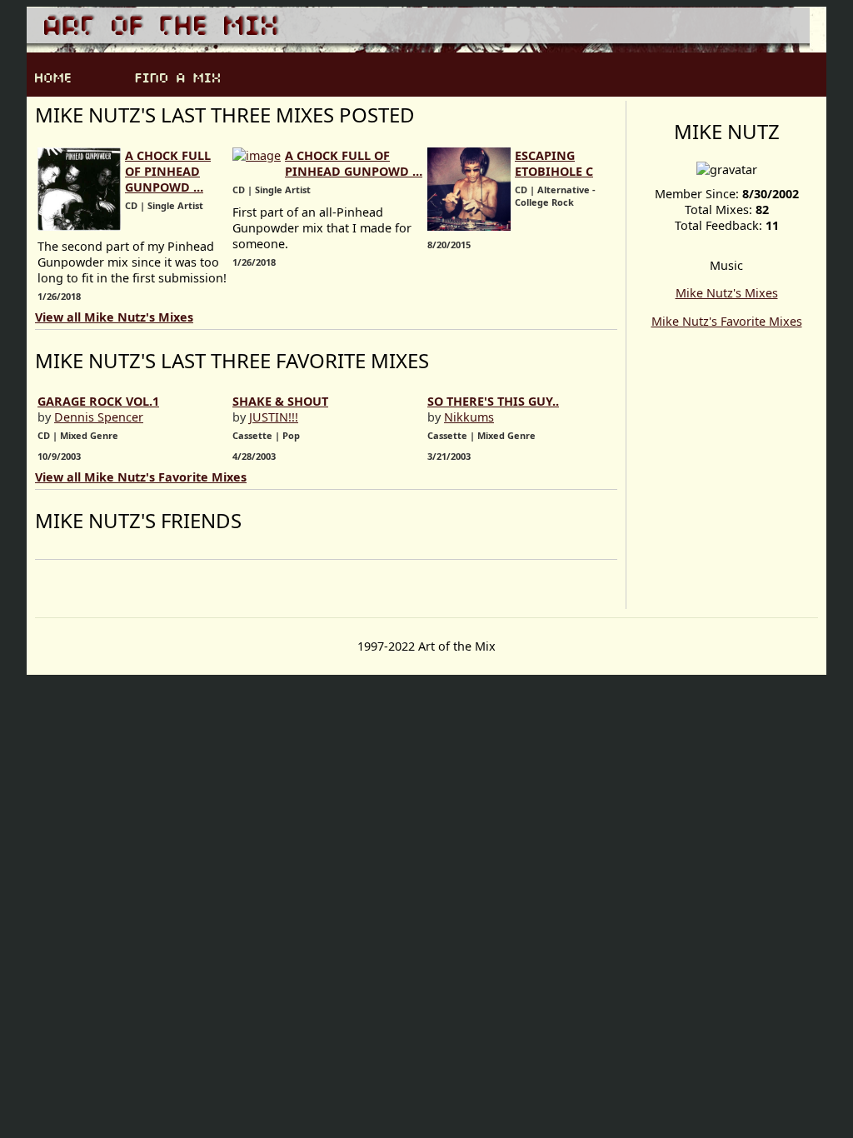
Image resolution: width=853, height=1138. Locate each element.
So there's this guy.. (493, 401)
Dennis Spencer (98, 417)
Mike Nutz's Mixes (727, 293)
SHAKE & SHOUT (280, 401)
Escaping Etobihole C (554, 163)
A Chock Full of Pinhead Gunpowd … (353, 163)
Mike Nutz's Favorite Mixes (726, 321)
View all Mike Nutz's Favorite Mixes (141, 477)
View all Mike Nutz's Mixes (114, 317)
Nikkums (469, 417)
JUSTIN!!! (273, 417)
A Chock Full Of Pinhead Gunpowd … (168, 171)
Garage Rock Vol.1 (98, 401)
